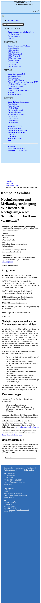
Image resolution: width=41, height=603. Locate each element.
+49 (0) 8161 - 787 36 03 (14, 479)
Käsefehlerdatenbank (15, 110)
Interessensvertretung (15, 86)
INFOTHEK (8, 98)
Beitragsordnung (14, 36)
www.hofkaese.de (9, 484)
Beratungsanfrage (14, 76)
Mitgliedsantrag (13, 34)
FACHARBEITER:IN (16, 132)
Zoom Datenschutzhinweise (12, 435)
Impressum (19, 468)
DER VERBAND (10, 42)
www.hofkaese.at (9, 497)
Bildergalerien (13, 122)
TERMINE (12, 136)
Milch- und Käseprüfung (17, 84)
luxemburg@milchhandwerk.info (19, 510)
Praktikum (30, 468)
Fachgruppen (12, 64)
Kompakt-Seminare (12, 185)
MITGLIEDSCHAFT (12, 28)
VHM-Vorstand (13, 50)
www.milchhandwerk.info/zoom (27, 427)
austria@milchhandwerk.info (18, 495)
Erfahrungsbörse (14, 118)
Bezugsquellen (13, 120)
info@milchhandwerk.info (18, 150)
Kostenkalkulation (14, 112)
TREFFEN (12, 134)
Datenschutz (8, 468)
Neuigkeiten (12, 104)
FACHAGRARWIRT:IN (17, 130)
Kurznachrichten (14, 106)
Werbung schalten (14, 94)
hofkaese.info (29, 470)
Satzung (11, 38)
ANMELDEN (13, 20)
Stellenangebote (9, 470)
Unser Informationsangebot (18, 102)
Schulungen (9, 183)
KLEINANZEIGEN (15, 138)
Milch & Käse (13, 108)
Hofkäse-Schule (13, 88)
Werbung (11, 92)
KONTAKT (12, 146)
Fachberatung (13, 78)
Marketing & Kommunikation (18, 90)
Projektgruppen (13, 62)
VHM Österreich (14, 56)
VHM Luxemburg (14, 58)
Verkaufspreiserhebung (16, 114)
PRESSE (11, 140)
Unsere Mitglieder (14, 66)
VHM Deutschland (15, 54)
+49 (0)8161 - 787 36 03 (16, 148)
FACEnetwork (13, 52)
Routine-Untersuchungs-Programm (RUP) (23, 82)
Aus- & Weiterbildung (16, 80)
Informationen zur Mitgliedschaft (21, 32)
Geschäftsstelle (13, 48)
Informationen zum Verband (19, 46)
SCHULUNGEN (14, 128)
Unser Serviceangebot (16, 74)
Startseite (8, 181)
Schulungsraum (7, 262)
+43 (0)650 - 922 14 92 (15, 493)
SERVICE (8, 70)
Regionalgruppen (14, 60)
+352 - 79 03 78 (12, 506)
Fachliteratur (12, 116)
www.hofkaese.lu (9, 512)
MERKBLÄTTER (15, 126)
